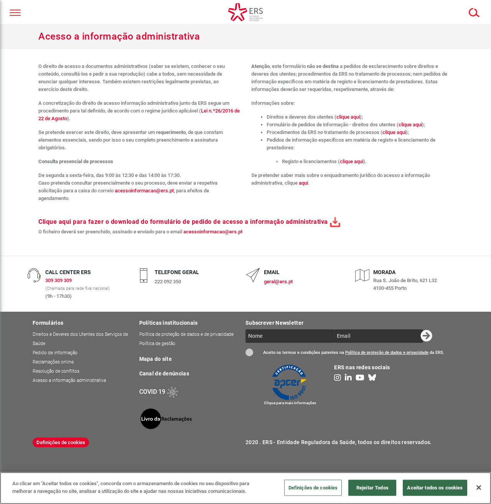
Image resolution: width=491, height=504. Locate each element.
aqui (303, 183)
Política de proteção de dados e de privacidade (186, 334)
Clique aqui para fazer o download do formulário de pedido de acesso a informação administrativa (184, 221)
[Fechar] (478, 487)
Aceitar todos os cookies (435, 487)
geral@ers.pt (278, 281)
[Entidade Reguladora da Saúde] (245, 12)
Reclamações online (53, 362)
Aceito (249, 352)
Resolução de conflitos (56, 371)
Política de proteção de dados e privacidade (386, 352)
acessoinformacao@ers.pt (144, 190)
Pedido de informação (55, 352)
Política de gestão (157, 343)
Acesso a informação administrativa (69, 380)
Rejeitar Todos (372, 487)
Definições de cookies (60, 442)
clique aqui (348, 117)
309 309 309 (58, 280)
